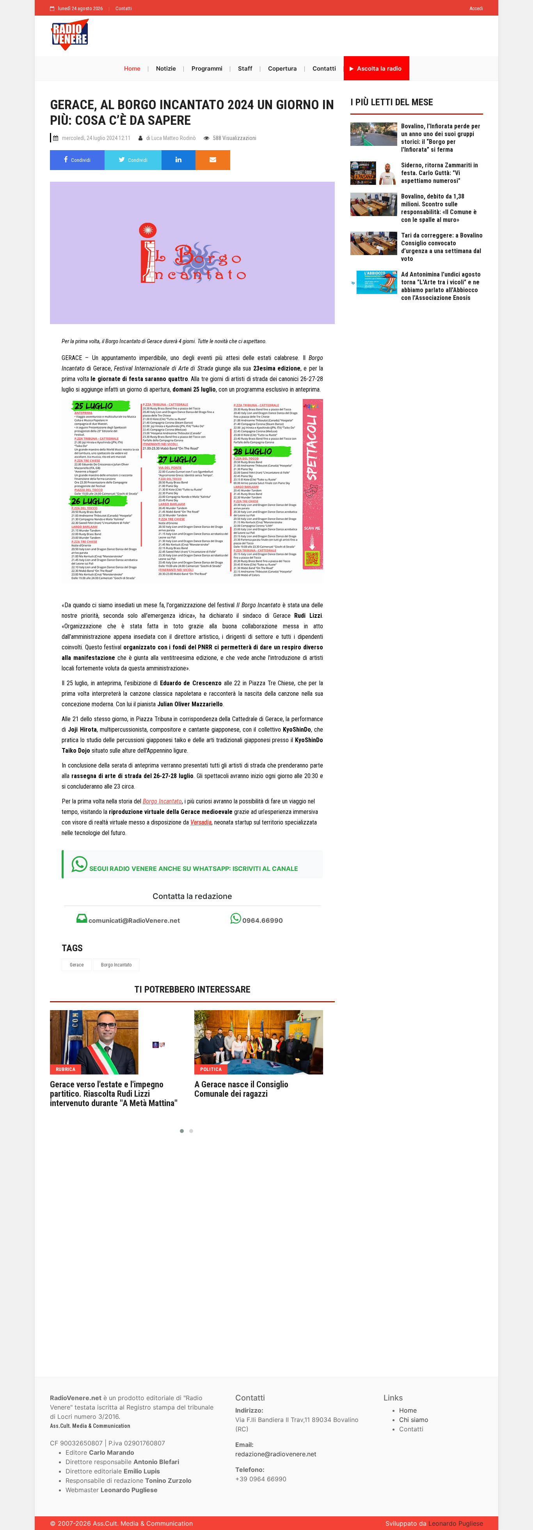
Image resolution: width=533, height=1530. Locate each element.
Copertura (282, 68)
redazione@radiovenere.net (275, 1454)
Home (132, 68)
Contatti (123, 8)
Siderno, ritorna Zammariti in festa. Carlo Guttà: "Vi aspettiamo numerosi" (439, 172)
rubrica (65, 1069)
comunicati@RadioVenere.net (133, 920)
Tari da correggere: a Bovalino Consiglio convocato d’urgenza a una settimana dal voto (442, 247)
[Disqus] (192, 1251)
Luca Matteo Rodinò (173, 138)
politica (211, 1069)
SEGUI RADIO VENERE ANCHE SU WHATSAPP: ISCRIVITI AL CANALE (193, 868)
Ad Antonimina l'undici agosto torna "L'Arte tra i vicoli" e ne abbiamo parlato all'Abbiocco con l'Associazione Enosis (441, 286)
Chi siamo (413, 1420)
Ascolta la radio (378, 68)
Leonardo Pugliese (455, 1523)
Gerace (77, 965)
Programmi (207, 68)
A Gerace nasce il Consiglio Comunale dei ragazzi (241, 1089)
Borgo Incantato (116, 965)
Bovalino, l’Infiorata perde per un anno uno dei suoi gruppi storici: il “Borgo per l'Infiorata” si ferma (440, 137)
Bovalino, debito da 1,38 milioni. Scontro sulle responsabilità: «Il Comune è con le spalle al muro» (439, 208)
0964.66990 (262, 920)
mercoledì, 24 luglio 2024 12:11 (96, 138)
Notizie (166, 68)
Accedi (476, 8)
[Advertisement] (290, 33)
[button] (182, 1131)
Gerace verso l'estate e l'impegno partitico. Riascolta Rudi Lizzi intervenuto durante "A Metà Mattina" (114, 1094)
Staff (245, 68)
